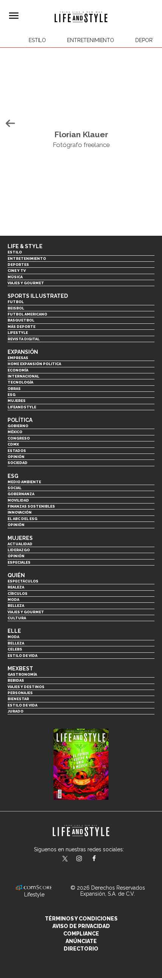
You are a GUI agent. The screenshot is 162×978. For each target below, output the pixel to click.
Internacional (23, 376)
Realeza (16, 587)
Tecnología (20, 382)
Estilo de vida (22, 656)
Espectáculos (23, 581)
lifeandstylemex (85, 859)
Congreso (19, 438)
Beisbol (16, 308)
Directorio (81, 949)
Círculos (18, 593)
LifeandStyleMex (65, 859)
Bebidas (16, 680)
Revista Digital (24, 339)
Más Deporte (21, 326)
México (15, 432)
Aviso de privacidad (81, 926)
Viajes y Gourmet (26, 283)
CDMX (13, 444)
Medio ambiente (24, 482)
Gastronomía (22, 674)
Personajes (20, 693)
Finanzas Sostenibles (31, 506)
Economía (18, 370)
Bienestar (18, 699)
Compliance (81, 934)
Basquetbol (21, 320)
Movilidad (18, 500)
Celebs (15, 649)
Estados (17, 451)
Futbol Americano (27, 314)
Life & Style (25, 246)
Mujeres (17, 401)
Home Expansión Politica (34, 364)
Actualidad (20, 544)
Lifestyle (18, 333)
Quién (16, 575)
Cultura (17, 618)
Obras (14, 389)
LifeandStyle (22, 407)
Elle (14, 631)
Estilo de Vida (22, 705)
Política (20, 420)
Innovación (20, 512)
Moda (13, 599)
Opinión (16, 457)
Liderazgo (19, 550)
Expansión (23, 352)
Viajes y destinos (26, 687)
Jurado (15, 711)
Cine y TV (17, 270)
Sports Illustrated (38, 296)
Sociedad (18, 463)
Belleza (16, 605)
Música (15, 277)
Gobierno (18, 426)
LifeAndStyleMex (100, 859)
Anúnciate (81, 941)
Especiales (19, 562)
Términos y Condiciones (81, 919)
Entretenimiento (90, 40)
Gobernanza (21, 494)
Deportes (18, 264)
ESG (11, 395)
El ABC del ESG (22, 519)
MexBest (20, 669)
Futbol (16, 302)
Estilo (37, 40)
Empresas (18, 358)
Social (14, 488)
